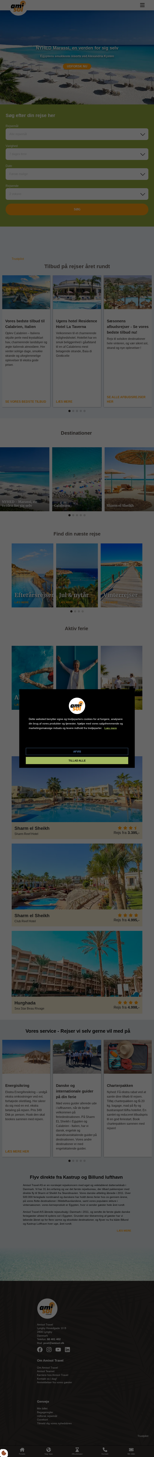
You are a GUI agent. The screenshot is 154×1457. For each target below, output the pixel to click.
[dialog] (77, 728)
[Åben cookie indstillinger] (4, 1453)
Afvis (77, 751)
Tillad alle (77, 760)
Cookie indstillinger (41, 741)
